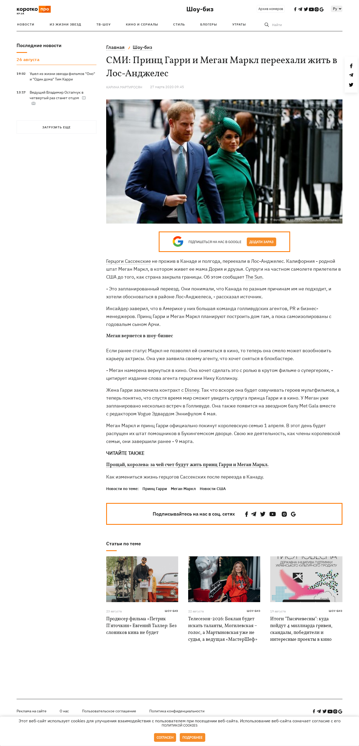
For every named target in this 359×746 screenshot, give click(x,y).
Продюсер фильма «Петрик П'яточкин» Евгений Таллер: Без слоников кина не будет (141, 626)
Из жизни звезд (65, 24)
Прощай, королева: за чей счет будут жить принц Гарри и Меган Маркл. (187, 465)
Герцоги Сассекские (128, 261)
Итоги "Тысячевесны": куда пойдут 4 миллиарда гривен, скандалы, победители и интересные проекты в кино (301, 629)
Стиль (179, 24)
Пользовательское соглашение (109, 711)
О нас (64, 711)
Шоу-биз (200, 9)
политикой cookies (180, 725)
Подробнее (192, 737)
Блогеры (208, 24)
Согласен (165, 737)
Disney (192, 390)
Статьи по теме (123, 544)
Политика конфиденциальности (176, 711)
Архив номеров (270, 9)
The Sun (253, 277)
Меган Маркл (183, 488)
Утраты (239, 24)
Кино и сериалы (142, 24)
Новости (25, 24)
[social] (246, 514)
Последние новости (39, 45)
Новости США (213, 488)
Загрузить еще (56, 127)
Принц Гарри (154, 488)
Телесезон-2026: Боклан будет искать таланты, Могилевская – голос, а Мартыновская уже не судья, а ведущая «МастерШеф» (222, 629)
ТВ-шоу (103, 24)
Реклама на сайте (32, 711)
